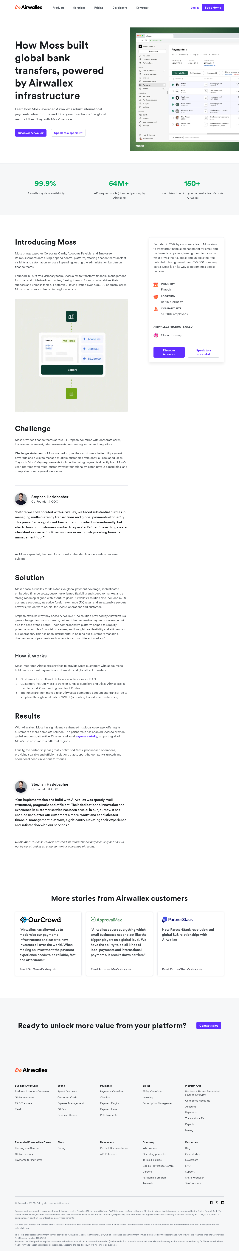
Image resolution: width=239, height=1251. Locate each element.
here (27, 1228)
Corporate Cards (67, 1097)
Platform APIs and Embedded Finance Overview (202, 1093)
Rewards (148, 1183)
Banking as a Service (27, 1148)
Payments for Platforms (28, 1160)
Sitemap (64, 1203)
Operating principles (154, 1154)
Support (190, 1171)
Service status (193, 1183)
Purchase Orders (67, 1115)
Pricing (98, 7)
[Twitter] (216, 1203)
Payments (191, 1112)
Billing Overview (152, 1091)
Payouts (189, 1124)
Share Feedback (194, 1177)
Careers (147, 1171)
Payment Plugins (109, 1103)
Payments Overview (111, 1091)
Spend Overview (67, 1091)
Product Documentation (114, 1148)
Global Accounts (24, 1097)
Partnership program (155, 1177)
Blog (187, 1148)
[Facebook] (211, 1203)
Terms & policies (152, 1160)
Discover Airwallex (31, 133)
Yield (18, 1109)
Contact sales (208, 1025)
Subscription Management (158, 1103)
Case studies (192, 1154)
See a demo (213, 7)
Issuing (189, 1130)
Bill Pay (62, 1109)
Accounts (190, 1106)
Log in (195, 7)
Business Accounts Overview (32, 1091)
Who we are (150, 1148)
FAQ (187, 1165)
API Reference (108, 1154)
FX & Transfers (23, 1103)
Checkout (105, 1097)
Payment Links (108, 1109)
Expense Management (71, 1103)
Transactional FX (194, 1118)
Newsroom (191, 1160)
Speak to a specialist (68, 133)
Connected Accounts (197, 1100)
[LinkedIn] (222, 1203)
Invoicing (148, 1097)
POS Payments (108, 1115)
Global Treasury (171, 335)
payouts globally (86, 736)
